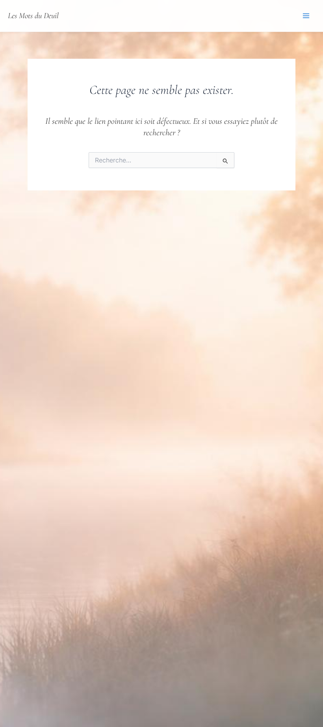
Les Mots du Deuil (33, 16)
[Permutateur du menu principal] (306, 16)
